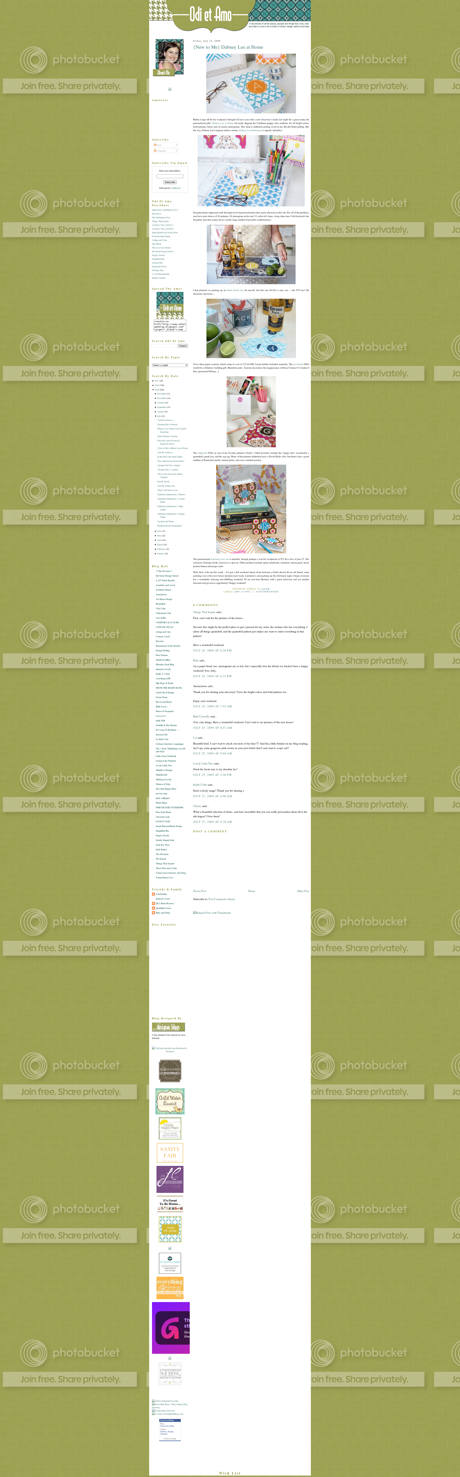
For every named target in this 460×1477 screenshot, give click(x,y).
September (161, 407)
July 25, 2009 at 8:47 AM (212, 727)
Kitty (196, 660)
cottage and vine (163, 631)
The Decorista (162, 854)
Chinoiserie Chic (163, 613)
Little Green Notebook (166, 756)
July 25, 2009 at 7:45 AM (212, 706)
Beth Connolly (201, 716)
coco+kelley (161, 617)
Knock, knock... (164, 481)
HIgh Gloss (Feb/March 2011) (165, 209)
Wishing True (158, 270)
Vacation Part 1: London (167, 469)
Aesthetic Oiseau (163, 589)
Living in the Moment (166, 760)
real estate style (163, 816)
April (159, 539)
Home (251, 891)
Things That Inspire (204, 612)
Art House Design (164, 599)
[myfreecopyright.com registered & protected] (170, 1051)
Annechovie (161, 594)
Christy (197, 806)
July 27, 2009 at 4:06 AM (212, 796)
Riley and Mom (163, 912)
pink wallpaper (163, 798)
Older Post (303, 891)
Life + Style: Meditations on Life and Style (170, 750)
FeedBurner (176, 187)
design (170, 1431)
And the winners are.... (167, 485)
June (159, 531)
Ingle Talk (160, 720)
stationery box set (219, 559)
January (160, 553)
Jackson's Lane (163, 898)
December (161, 393)
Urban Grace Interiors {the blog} (171, 872)
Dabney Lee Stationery (250, 130)
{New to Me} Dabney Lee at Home (228, 46)
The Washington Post (161, 217)
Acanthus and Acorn (165, 585)
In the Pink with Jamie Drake (169, 456)
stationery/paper (267, 591)
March (160, 544)
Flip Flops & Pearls (164, 683)
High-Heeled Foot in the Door (165, 232)
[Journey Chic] (170, 1192)
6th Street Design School (162, 251)
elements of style (163, 669)
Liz (195, 737)
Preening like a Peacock (167, 424)
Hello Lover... (162, 706)
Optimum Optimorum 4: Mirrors (171, 494)
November (161, 398)
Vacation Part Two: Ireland (168, 465)
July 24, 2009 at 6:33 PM (212, 676)
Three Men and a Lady (166, 868)
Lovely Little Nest (203, 763)
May (159, 535)
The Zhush (156, 243)
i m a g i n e (161, 715)
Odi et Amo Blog (167, 1426)
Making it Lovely (163, 779)
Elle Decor (156, 213)
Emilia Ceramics (159, 277)
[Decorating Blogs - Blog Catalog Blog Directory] (170, 1407)
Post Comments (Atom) (222, 899)
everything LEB (163, 678)
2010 (157, 385)
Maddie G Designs (164, 770)
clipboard (202, 452)
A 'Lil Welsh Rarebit (160, 273)
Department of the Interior (168, 645)
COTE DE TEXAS (164, 627)
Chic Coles (161, 608)
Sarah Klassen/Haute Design (169, 826)
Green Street (161, 697)
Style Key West (162, 844)
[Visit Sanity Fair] (170, 1162)
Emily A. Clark (163, 673)
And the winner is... (165, 420)
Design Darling (163, 650)
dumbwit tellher (163, 659)
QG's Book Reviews (165, 903)
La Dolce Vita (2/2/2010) (162, 228)
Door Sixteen (162, 655)
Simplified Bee (158, 258)
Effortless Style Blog (165, 664)
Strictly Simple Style (165, 840)
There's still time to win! (167, 490)
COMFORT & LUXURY (167, 622)
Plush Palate (161, 802)
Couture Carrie (163, 636)
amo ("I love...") (244, 591)
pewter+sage (161, 793)
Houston (163, 1434)
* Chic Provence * (164, 571)
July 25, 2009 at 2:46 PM (212, 774)
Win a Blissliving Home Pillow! (171, 460)
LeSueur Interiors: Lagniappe (169, 743)
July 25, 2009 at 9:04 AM (212, 753)
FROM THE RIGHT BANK (169, 687)
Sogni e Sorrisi (158, 255)
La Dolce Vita (162, 739)
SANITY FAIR (163, 821)
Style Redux (161, 849)
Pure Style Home (163, 812)
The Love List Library (161, 247)
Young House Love (164, 877)
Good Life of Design (165, 692)
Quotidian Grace (163, 908)
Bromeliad (160, 603)
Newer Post (199, 891)
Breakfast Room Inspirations (169, 525)
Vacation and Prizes (165, 521)
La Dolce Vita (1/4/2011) (162, 224)
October (160, 402)
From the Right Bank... (162, 236)
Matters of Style (163, 784)
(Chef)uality (161, 894)
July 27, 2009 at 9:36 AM (212, 822)
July (159, 416)
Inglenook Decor (159, 266)
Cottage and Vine (159, 240)
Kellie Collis (200, 784)
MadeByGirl (161, 774)
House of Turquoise (165, 711)
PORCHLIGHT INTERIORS (169, 807)
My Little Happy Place (166, 788)
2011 (157, 380)
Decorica (160, 641)
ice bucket (298, 364)
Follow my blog (170, 1439)
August (160, 411)
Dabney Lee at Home (222, 123)
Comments (161, 150)
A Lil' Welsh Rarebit (165, 580)
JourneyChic (157, 262)
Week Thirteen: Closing (167, 436)
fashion (163, 1431)
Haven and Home (164, 701)
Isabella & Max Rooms (166, 725)
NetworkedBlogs (167, 1420)
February (161, 548)
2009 (157, 389)
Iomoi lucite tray (235, 290)
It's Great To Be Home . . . (168, 729)
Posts (158, 145)
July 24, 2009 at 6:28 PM (212, 650)
